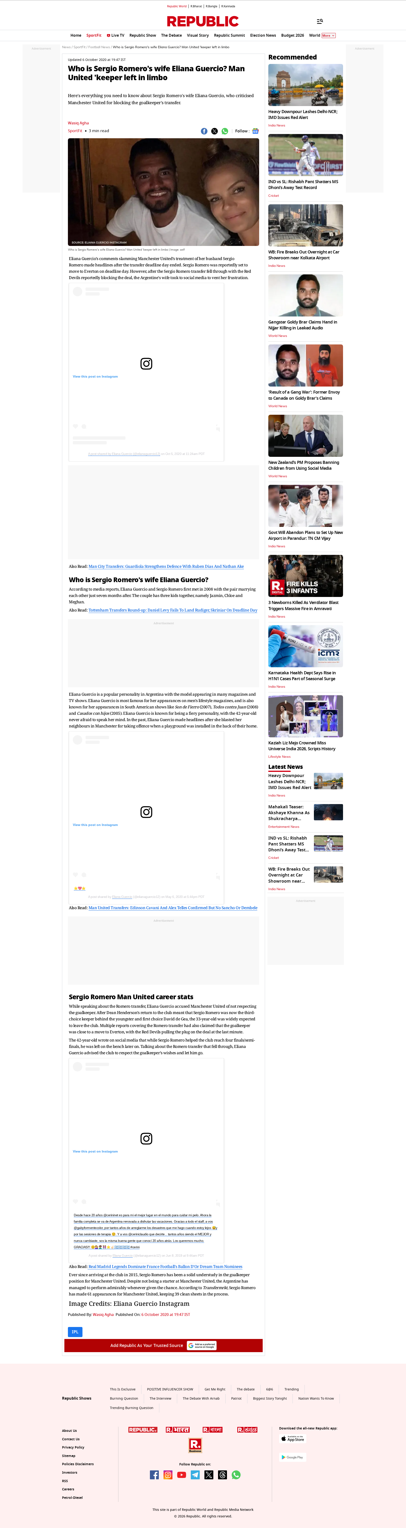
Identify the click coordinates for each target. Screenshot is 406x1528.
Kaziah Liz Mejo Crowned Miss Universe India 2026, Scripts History (301, 746)
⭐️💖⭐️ (80, 888)
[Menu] (317, 21)
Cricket (273, 195)
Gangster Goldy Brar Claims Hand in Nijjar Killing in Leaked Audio (302, 325)
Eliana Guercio (122, 897)
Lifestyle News (279, 756)
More (326, 35)
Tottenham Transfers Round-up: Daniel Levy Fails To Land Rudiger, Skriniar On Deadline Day (173, 610)
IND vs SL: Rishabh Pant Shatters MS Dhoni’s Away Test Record (303, 185)
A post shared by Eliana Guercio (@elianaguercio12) (124, 454)
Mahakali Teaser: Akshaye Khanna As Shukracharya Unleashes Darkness (289, 816)
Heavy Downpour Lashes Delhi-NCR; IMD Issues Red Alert (302, 115)
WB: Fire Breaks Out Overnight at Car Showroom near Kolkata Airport (303, 255)
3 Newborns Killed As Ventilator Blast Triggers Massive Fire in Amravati (303, 606)
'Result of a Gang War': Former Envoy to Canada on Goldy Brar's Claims (304, 395)
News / (67, 47)
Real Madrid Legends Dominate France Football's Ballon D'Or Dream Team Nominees (165, 1266)
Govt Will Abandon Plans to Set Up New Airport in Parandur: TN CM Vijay (305, 535)
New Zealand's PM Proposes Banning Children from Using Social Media (303, 465)
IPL (75, 1332)
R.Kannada (228, 6)
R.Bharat (196, 6)
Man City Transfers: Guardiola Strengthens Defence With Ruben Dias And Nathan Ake (166, 566)
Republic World (177, 6)
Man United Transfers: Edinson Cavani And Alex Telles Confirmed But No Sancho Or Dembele (173, 907)
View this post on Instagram (95, 376)
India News (276, 125)
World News (277, 336)
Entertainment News (283, 827)
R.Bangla (211, 6)
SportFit (75, 131)
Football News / (100, 47)
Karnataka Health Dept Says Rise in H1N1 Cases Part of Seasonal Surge (302, 676)
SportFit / (80, 47)
